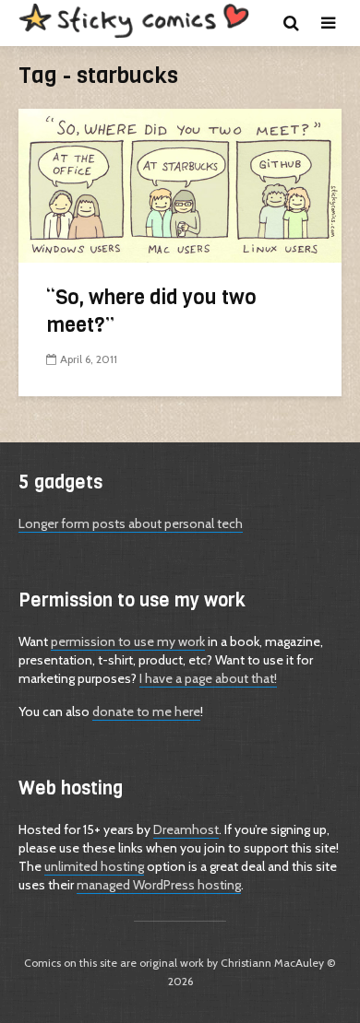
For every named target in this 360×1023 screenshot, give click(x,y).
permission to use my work (128, 641)
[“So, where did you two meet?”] (180, 185)
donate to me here (146, 711)
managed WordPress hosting (159, 884)
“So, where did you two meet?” (151, 311)
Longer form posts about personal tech (130, 523)
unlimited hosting (94, 866)
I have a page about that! (208, 678)
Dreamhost (186, 829)
